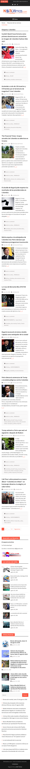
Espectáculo (19, 320)
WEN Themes (19, 767)
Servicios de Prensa (18, 94)
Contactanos (15, 764)
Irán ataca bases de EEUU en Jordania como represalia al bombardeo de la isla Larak (17, 596)
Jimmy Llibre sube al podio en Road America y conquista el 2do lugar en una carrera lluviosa (19, 676)
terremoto (6, 129)
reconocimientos (19, 370)
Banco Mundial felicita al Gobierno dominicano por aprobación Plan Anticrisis (17, 623)
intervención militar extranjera (11, 470)
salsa (21, 521)
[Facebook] (13, 4)
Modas (7, 76)
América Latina (9, 124)
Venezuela (19, 472)
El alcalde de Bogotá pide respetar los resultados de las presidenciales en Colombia (15, 190)
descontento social (19, 278)
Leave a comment (10, 72)
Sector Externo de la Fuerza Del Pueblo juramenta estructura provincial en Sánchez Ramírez (18, 586)
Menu (16, 19)
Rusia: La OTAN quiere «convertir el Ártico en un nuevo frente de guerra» (19, 605)
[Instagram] (17, 4)
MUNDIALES (17, 124)
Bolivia (7, 278)
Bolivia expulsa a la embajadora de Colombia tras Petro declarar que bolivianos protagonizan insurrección (15, 239)
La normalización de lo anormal (18, 613)
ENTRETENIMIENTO (10, 320)
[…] (25, 67)
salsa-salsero (7, 522)
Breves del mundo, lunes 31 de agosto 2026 (18, 641)
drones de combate (16, 179)
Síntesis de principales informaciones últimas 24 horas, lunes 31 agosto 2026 (19, 652)
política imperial (17, 423)
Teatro (19, 323)
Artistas (8, 367)
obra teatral (14, 323)
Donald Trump (14, 420)
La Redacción (16, 44)
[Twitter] (15, 4)
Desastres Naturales (16, 127)
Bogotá (7, 370)
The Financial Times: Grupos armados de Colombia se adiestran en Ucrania (15, 138)
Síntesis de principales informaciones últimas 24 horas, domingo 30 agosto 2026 (19, 568)
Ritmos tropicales (15, 521)
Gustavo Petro (7, 230)
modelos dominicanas (16, 79)
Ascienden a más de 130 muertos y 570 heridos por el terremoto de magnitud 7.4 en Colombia (14, 88)
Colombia (8, 79)
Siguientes (17, 529)
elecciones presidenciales (17, 228)
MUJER (11, 76)
